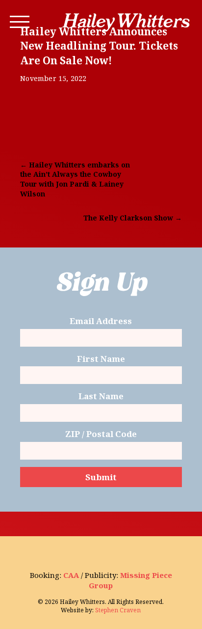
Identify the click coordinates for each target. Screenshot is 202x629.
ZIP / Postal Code (101, 434)
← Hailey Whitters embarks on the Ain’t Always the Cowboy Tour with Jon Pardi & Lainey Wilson (75, 179)
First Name (101, 359)
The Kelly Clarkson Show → (132, 217)
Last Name (101, 396)
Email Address (101, 321)
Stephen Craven (118, 610)
